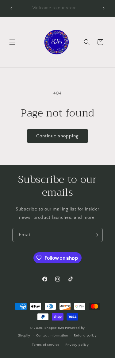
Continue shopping (57, 136)
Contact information (52, 335)
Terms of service (45, 345)
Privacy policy (77, 345)
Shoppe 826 (54, 328)
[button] (12, 42)
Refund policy (85, 335)
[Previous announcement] (11, 8)
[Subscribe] (95, 235)
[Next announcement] (103, 8)
